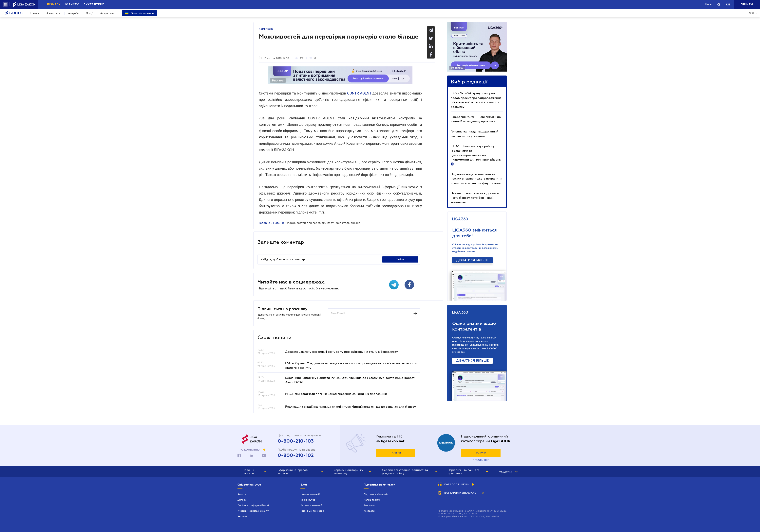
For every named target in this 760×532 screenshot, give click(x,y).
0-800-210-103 (296, 441)
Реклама (243, 516)
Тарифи (395, 452)
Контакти (369, 510)
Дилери (242, 499)
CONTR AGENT (359, 93)
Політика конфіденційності (253, 505)
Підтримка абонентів (376, 494)
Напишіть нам (372, 499)
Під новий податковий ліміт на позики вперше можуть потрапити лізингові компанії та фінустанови (476, 178)
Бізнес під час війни (142, 13)
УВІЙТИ (400, 259)
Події (89, 13)
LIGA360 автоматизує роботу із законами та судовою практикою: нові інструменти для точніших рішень (476, 154)
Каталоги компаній (311, 505)
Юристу (72, 4)
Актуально (107, 13)
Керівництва (307, 499)
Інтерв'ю (73, 13)
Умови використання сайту (253, 510)
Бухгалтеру (94, 4)
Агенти (242, 494)
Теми (750, 12)
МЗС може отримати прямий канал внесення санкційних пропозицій (336, 393)
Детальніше (481, 460)
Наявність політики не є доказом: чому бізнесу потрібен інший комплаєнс (475, 197)
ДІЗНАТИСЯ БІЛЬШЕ (472, 260)
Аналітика (53, 13)
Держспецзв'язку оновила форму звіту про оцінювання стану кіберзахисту (341, 351)
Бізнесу (54, 4)
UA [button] (707, 4)
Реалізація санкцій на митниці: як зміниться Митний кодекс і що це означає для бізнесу (350, 406)
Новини (33, 13)
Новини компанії (310, 494)
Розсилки (369, 505)
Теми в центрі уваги (312, 510)
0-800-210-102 (296, 455)
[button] (5, 4)
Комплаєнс (266, 28)
